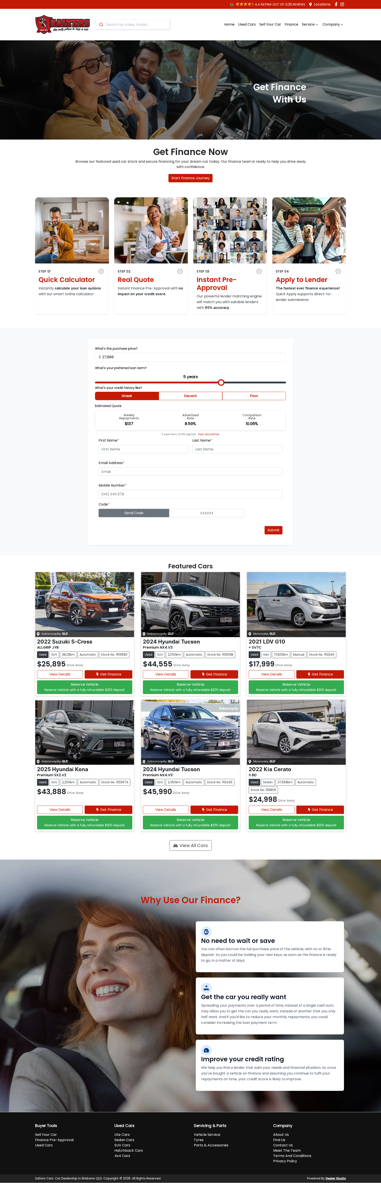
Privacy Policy (285, 1161)
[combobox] (132, 24)
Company (331, 24)
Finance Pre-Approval (54, 1139)
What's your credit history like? (118, 388)
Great (127, 395)
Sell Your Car (270, 24)
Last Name (202, 440)
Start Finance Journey (190, 178)
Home (229, 24)
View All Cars (193, 845)
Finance (291, 24)
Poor (254, 395)
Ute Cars (122, 1134)
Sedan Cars (124, 1139)
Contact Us (283, 1145)
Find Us (279, 1139)
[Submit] (101, 24)
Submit (273, 530)
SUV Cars (122, 1145)
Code (104, 504)
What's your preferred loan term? (121, 368)
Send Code (134, 512)
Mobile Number (113, 485)
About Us (281, 1134)
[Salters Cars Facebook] (337, 4)
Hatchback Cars (128, 1150)
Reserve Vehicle (85, 687)
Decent (190, 395)
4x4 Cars (122, 1155)
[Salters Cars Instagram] (343, 4)
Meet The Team (287, 1150)
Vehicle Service (207, 1134)
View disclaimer (208, 434)
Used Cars (247, 24)
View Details (59, 674)
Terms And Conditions (292, 1155)
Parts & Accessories (211, 1145)
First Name (109, 440)
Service (308, 24)
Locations (322, 4)
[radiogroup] (190, 397)
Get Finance (110, 674)
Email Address (112, 462)
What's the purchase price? (116, 348)
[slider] (221, 382)
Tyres (199, 1139)
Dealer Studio (336, 1178)
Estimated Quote (108, 406)
